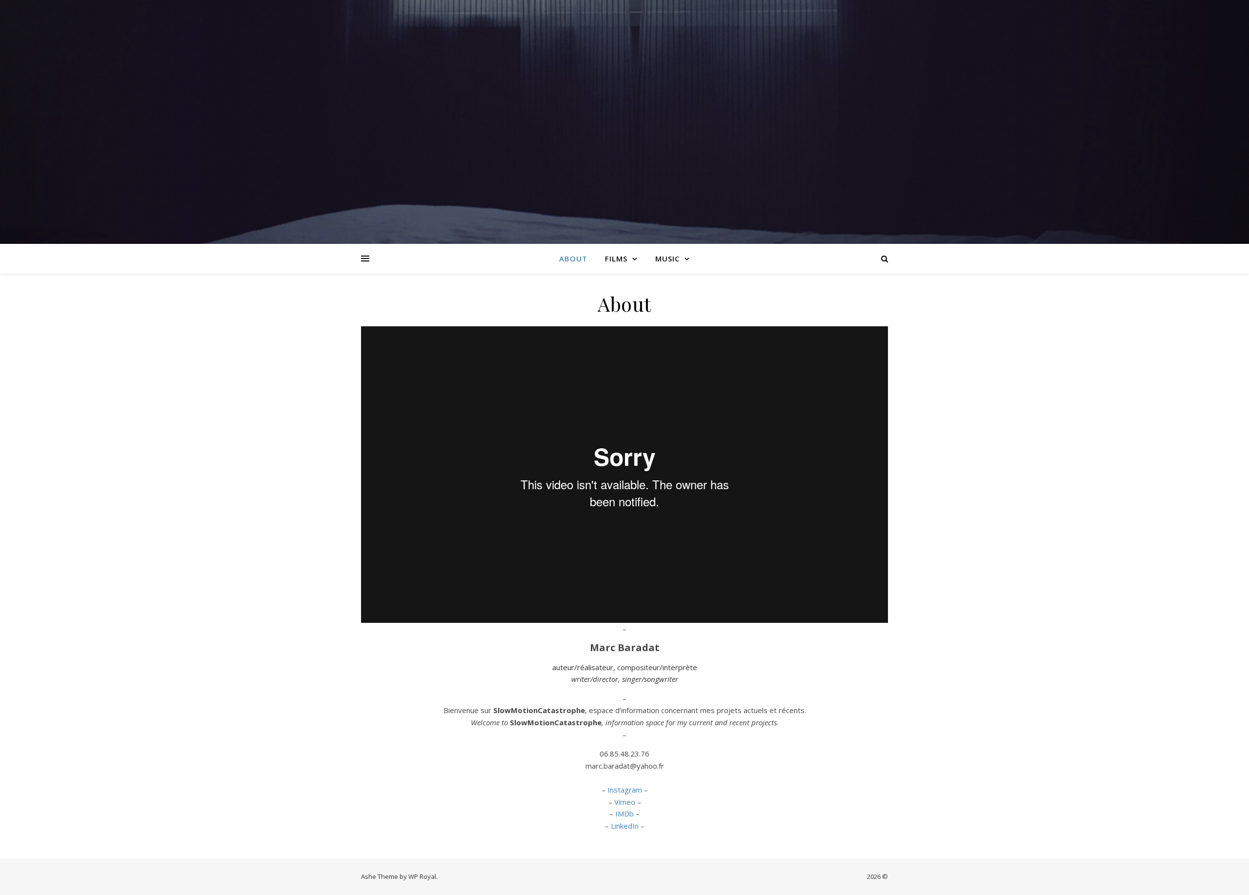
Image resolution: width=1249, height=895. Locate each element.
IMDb (624, 813)
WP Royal (422, 876)
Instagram (624, 790)
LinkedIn (625, 826)
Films (616, 258)
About (573, 258)
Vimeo (624, 802)
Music (667, 258)
